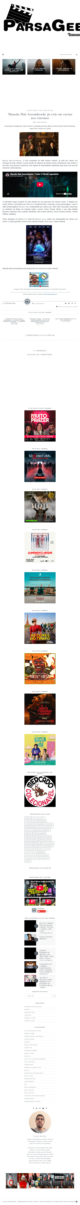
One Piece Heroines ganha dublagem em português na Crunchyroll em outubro (46, 982)
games (50, 824)
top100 (27, 861)
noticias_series (30, 845)
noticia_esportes (46, 827)
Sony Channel (29, 1090)
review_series (43, 855)
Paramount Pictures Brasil (34, 1073)
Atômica (27, 1042)
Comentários (41, 122)
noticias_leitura (45, 839)
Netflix (27, 1070)
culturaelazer (30, 820)
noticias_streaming (46, 845)
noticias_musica (47, 842)
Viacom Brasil (29, 1098)
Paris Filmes (28, 1076)
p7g (34, 852)
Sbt (25, 1084)
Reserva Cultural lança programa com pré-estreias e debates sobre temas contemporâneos (46, 928)
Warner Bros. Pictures (32, 1101)
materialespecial (31, 827)
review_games (30, 855)
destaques (42, 820)
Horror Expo (28, 1064)
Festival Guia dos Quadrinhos (34, 1059)
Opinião (28, 852)
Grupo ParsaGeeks (70, 1201)
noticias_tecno (44, 849)
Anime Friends (29, 1039)
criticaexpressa (38, 817)
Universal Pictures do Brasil (34, 1095)
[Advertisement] (40, 90)
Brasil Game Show (30, 1044)
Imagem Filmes (29, 1012)
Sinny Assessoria (30, 1087)
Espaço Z (27, 1009)
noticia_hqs (29, 830)
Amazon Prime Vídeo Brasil (34, 1036)
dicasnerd (29, 824)
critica (27, 817)
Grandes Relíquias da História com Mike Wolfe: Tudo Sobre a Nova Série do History (47, 955)
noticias (62, 306)
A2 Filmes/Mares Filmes (32, 1030)
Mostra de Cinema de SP (32, 1067)
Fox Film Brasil (29, 1061)
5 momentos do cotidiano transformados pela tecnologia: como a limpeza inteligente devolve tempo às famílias (46, 971)
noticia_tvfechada (43, 830)
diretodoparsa (40, 824)
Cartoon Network (30, 1050)
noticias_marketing (32, 842)
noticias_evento (31, 836)
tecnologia (44, 858)
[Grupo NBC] (40, 1188)
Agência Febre (29, 1033)
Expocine (27, 1056)
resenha (41, 852)
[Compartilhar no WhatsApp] (75, 303)
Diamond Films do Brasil (33, 1006)
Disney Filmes (29, 1053)
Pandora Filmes (29, 1017)
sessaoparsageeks (31, 858)
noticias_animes (39, 833)
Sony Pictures (29, 1092)
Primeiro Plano (29, 1078)
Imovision (27, 1015)
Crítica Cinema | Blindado (46, 938)
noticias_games (30, 839)
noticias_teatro (31, 849)
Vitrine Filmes (29, 1020)
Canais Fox (28, 1047)
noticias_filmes (72, 306)
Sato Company (29, 1081)
